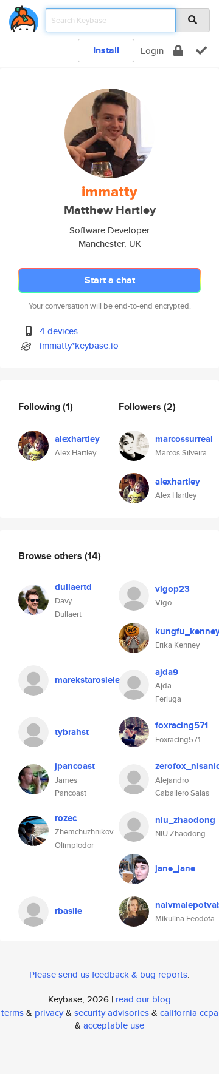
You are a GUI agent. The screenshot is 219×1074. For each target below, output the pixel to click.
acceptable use (113, 1025)
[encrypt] (178, 50)
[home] (23, 17)
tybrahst (72, 732)
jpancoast (75, 766)
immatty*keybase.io (79, 345)
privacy (49, 1012)
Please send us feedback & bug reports (108, 974)
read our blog (143, 999)
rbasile (68, 911)
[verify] (201, 50)
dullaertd (73, 587)
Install (106, 50)
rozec (66, 818)
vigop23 (172, 589)
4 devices (59, 330)
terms (12, 1012)
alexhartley (77, 439)
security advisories (111, 1012)
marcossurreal (184, 439)
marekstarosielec (89, 679)
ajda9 (166, 672)
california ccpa (189, 1012)
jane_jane (175, 868)
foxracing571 (181, 725)
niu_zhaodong (185, 820)
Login (152, 50)
